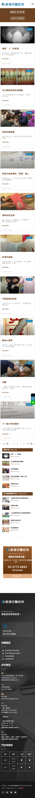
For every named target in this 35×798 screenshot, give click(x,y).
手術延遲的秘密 (9, 298)
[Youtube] (15, 792)
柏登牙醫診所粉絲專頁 (11, 650)
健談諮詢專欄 (9, 656)
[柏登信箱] (2, 694)
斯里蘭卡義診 (14, 505)
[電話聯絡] (33, 398)
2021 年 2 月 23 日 (15, 500)
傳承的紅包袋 (8, 215)
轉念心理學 (7, 340)
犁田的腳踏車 (8, 131)
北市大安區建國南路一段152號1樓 (12, 675)
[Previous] (16, 537)
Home (13, 18)
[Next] (19, 537)
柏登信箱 (4, 696)
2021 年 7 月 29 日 (15, 522)
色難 (4, 382)
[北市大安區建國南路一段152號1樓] (2, 673)
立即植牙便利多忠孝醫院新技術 (19, 498)
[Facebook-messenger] (11, 792)
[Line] (7, 792)
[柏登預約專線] (2, 685)
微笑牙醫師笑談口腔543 (12, 653)
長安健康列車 (9, 659)
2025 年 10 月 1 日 (15, 456)
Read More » (5, 58)
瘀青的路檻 (7, 256)
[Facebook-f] (3, 792)
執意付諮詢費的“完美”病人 (15, 173)
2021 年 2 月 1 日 (15, 530)
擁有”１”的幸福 (10, 48)
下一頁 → (30, 443)
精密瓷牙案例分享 (16, 520)
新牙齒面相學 (14, 528)
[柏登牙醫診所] (12, 4)
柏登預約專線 (5, 687)
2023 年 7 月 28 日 (15, 515)
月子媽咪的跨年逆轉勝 (12, 90)
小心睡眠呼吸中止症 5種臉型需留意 (21, 513)
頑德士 (16, 788)
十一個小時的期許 (10, 423)
